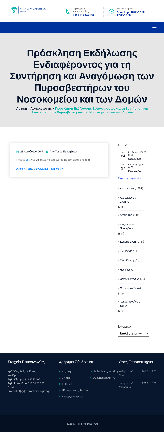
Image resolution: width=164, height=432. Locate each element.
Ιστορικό (124, 326)
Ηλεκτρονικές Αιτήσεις (76, 390)
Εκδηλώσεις (127, 251)
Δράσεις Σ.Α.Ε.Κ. (129, 242)
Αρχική (66, 371)
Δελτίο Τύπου (127, 215)
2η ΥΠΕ (66, 377)
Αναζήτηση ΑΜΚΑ (104, 377)
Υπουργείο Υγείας (72, 396)
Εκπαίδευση (127, 260)
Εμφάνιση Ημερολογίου (129, 178)
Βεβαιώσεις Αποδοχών (107, 371)
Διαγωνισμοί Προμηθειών (48, 169)
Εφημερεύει (134, 158)
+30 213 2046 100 (83, 15)
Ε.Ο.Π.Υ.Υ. (67, 384)
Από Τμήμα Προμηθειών (63, 151)
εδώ (28, 160)
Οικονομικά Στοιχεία (131, 288)
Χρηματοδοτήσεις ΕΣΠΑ (130, 303)
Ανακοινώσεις (24, 169)
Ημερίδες (125, 270)
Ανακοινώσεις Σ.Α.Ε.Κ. (128, 200)
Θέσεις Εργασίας (129, 279)
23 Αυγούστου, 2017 (31, 151)
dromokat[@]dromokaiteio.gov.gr (29, 391)
